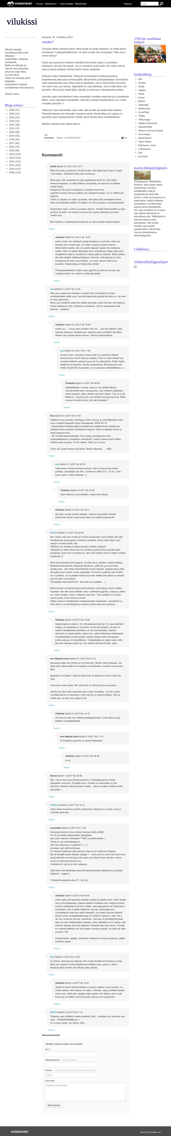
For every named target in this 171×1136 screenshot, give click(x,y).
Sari (52, 956)
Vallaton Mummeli (147, 123)
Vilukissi (54, 804)
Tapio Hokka (144, 141)
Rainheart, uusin (147, 145)
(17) (14, 110)
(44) (14, 139)
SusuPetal (143, 112)
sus (52, 288)
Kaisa (141, 94)
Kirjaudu (128, 3)
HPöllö (53, 532)
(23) (14, 113)
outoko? (48, 42)
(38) (14, 132)
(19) (14, 121)
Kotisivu (70, 1070)
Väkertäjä (143, 105)
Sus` (140, 152)
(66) (14, 150)
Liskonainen (144, 149)
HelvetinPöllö (145, 127)
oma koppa (144, 134)
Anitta (141, 86)
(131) (15, 154)
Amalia (141, 83)
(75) (14, 147)
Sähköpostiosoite (61, 1059)
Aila (140, 79)
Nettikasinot (50, 3)
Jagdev (142, 90)
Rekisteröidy (81, 3)
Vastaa (51, 228)
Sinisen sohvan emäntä (150, 130)
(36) (14, 125)
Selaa (66, 3)
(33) (14, 136)
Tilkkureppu (144, 119)
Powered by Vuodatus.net (150, 1132)
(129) (15, 172)
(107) (15, 169)
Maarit (141, 101)
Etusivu (39, 3)
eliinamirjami (144, 138)
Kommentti (49, 1080)
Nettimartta (144, 108)
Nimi (47, 1049)
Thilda (141, 116)
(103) (15, 158)
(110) (15, 161)
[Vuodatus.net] (19, 1132)
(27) (14, 128)
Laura (141, 97)
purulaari (143, 156)
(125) (15, 165)
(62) (14, 143)
